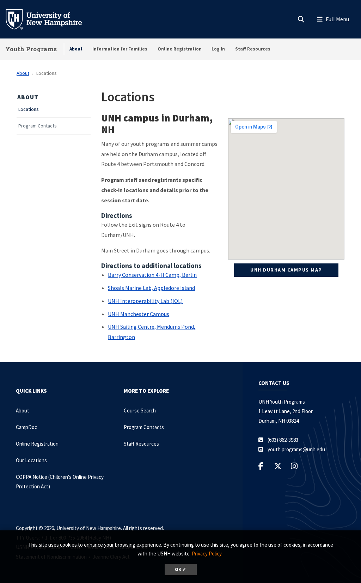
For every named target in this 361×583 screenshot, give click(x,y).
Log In (218, 49)
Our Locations (31, 460)
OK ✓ (180, 569)
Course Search (140, 410)
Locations (28, 109)
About (75, 49)
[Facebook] (262, 466)
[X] (279, 466)
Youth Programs (31, 49)
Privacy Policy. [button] (207, 553)
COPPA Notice (32, 477)
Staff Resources (252, 49)
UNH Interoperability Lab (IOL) (145, 300)
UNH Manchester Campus (138, 313)
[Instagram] (296, 466)
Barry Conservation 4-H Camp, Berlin (152, 274)
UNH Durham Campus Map (286, 270)
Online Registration (180, 49)
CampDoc (26, 427)
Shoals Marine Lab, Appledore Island (151, 287)
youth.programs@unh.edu (296, 449)
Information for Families (119, 49)
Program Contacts (37, 126)
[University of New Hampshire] (49, 18)
